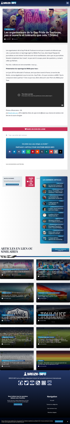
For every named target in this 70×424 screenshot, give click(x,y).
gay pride (15, 135)
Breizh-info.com (13, 113)
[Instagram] (44, 383)
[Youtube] (32, 383)
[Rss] (38, 383)
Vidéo (12, 29)
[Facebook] (20, 383)
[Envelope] (49, 383)
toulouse (24, 135)
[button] (67, 3)
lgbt (20, 135)
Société (8, 29)
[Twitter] (26, 383)
